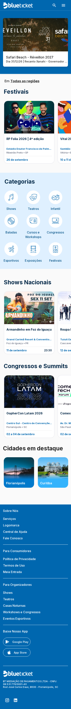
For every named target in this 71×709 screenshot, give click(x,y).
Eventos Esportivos (16, 618)
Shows (7, 593)
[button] (54, 5)
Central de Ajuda (15, 532)
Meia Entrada (12, 572)
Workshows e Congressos (21, 612)
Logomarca (11, 525)
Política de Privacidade (19, 559)
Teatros (8, 599)
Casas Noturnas (14, 605)
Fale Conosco (13, 538)
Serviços (9, 519)
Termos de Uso (14, 565)
